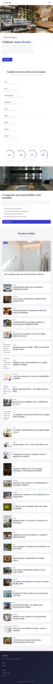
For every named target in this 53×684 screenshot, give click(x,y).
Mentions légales (6, 672)
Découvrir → (7, 59)
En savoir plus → (8, 221)
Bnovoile (6, 2)
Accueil (4, 665)
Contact (4, 675)
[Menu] (49, 2)
